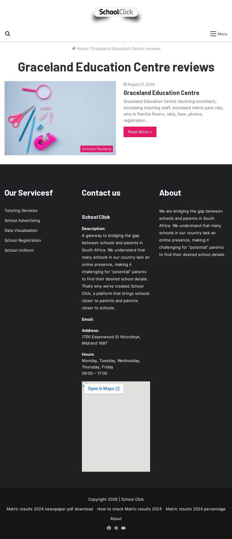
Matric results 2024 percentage (196, 508)
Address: (90, 330)
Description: (93, 228)
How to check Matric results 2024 (129, 508)
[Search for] (8, 33)
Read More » (140, 131)
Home (82, 48)
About (116, 518)
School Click (96, 217)
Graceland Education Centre (161, 92)
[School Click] (116, 13)
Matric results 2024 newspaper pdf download (50, 508)
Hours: (88, 354)
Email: (88, 319)
